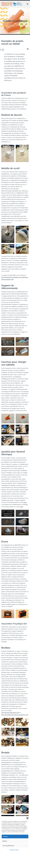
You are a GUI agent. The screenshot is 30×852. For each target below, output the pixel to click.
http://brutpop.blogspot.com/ (10, 712)
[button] (27, 818)
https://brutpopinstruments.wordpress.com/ (14, 715)
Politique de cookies (14, 849)
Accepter (5, 836)
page (24, 502)
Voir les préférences (8, 845)
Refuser (5, 841)
